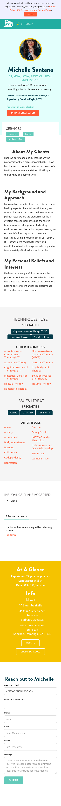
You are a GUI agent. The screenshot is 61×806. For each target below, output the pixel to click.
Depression (28, 412)
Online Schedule (30, 651)
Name (7, 713)
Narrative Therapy (42, 337)
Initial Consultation (23, 113)
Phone (7, 740)
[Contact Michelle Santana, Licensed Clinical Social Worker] (30, 49)
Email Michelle (32, 605)
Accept (30, 14)
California (11, 534)
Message (8, 754)
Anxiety (13, 412)
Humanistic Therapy (19, 337)
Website (30, 642)
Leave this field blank (14, 699)
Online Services (16, 516)
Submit (13, 780)
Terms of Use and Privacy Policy (36, 10)
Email (6, 726)
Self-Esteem (44, 412)
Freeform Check (12, 685)
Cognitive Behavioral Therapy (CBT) (30, 331)
